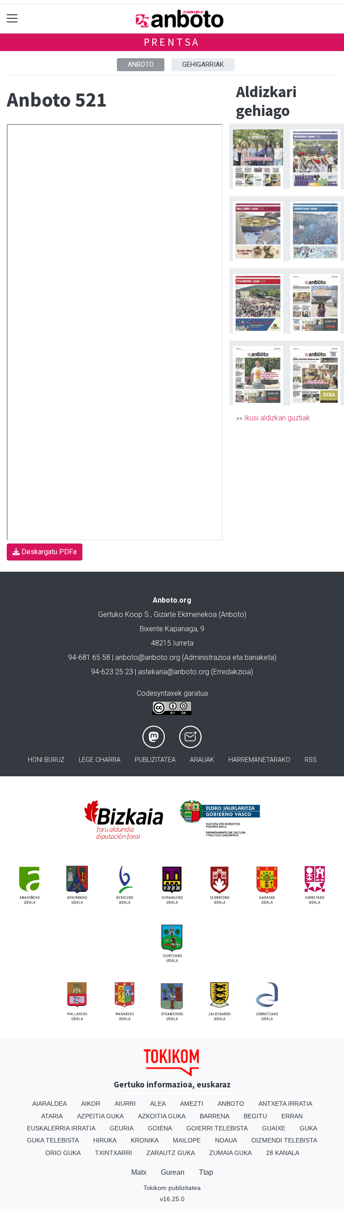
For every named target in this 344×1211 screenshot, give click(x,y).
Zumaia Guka (230, 1152)
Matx (138, 1172)
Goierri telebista (217, 1128)
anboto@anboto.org (147, 657)
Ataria (52, 1116)
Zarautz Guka (170, 1152)
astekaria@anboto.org (173, 672)
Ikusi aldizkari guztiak (277, 418)
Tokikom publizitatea (172, 1187)
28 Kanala (282, 1152)
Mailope (187, 1140)
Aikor (90, 1103)
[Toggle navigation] (12, 18)
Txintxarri (113, 1152)
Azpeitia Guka (100, 1116)
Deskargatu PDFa (48, 552)
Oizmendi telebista (284, 1140)
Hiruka (104, 1140)
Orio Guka (63, 1152)
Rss (311, 760)
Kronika (145, 1140)
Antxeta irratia (285, 1103)
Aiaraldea (49, 1103)
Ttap (206, 1172)
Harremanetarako (259, 760)
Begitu (255, 1116)
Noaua (226, 1140)
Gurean (173, 1172)
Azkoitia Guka (161, 1116)
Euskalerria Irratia (61, 1128)
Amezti (191, 1103)
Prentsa (172, 42)
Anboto (141, 64)
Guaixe (273, 1128)
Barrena (214, 1116)
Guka (308, 1128)
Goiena (160, 1128)
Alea (158, 1103)
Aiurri (125, 1103)
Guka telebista (53, 1140)
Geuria (121, 1128)
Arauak (202, 760)
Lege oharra (99, 760)
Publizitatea (155, 760)
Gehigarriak (203, 64)
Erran (292, 1116)
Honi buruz (46, 760)
